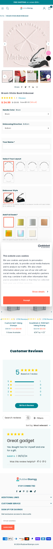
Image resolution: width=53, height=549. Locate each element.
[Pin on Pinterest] (29, 87)
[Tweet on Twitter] (26, 87)
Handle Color (12, 110)
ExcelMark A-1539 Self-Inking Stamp (39, 324)
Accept (26, 300)
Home (2, 16)
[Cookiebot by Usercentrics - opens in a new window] (38, 246)
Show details (38, 292)
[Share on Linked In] (33, 87)
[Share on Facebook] (22, 87)
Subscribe (7, 527)
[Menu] (2, 8)
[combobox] (38, 425)
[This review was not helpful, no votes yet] (43, 461)
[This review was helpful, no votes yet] (38, 461)
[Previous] (5, 44)
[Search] (7, 8)
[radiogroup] (26, 172)
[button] (26, 142)
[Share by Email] (37, 87)
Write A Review (26, 405)
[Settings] (44, 8)
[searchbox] (14, 417)
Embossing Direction (16, 124)
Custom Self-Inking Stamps (13, 324)
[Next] (48, 44)
